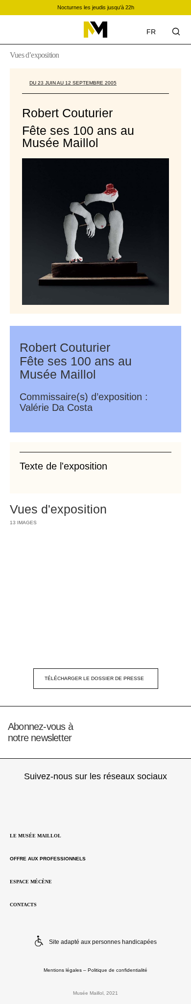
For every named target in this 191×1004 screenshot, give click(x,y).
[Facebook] (95, 800)
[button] (16, 30)
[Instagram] (56, 800)
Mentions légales (63, 970)
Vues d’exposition (34, 55)
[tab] (95, 465)
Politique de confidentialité (117, 970)
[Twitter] (135, 800)
